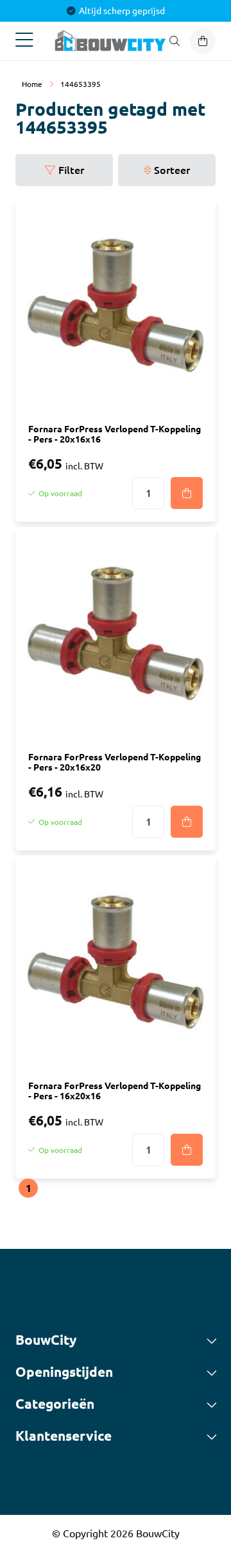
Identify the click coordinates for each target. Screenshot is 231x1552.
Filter (71, 170)
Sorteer (172, 170)
